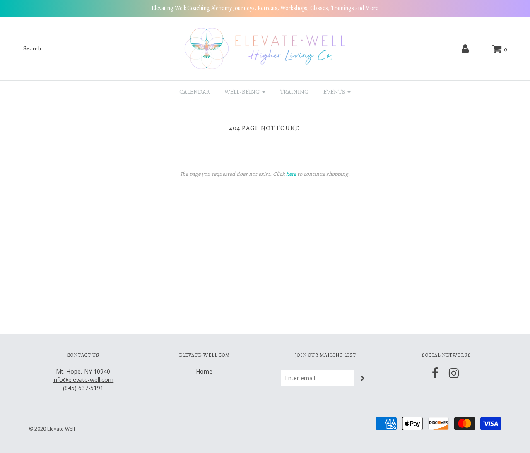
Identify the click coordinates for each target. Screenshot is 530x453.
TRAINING (294, 92)
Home (204, 371)
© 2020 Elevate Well (52, 428)
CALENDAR (194, 92)
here (291, 174)
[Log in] (466, 48)
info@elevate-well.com (83, 379)
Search (32, 48)
